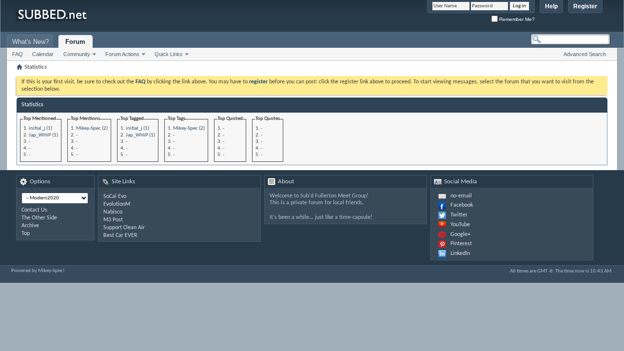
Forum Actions (122, 54)
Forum (75, 41)
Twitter (459, 215)
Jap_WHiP (40, 135)
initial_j (37, 128)
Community (76, 54)
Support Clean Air (124, 228)
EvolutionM (116, 204)
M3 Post (113, 220)
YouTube (460, 225)
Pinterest (461, 244)
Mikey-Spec (88, 128)
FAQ (17, 54)
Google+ (460, 234)
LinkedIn (460, 253)
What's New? (30, 41)
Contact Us (34, 210)
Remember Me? (516, 19)
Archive (30, 226)
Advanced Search (585, 54)
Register (585, 6)
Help (551, 6)
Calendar (43, 54)
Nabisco (112, 212)
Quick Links (169, 54)
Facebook (461, 205)
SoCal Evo (114, 196)
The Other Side (39, 218)
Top (25, 233)
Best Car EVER (120, 235)
